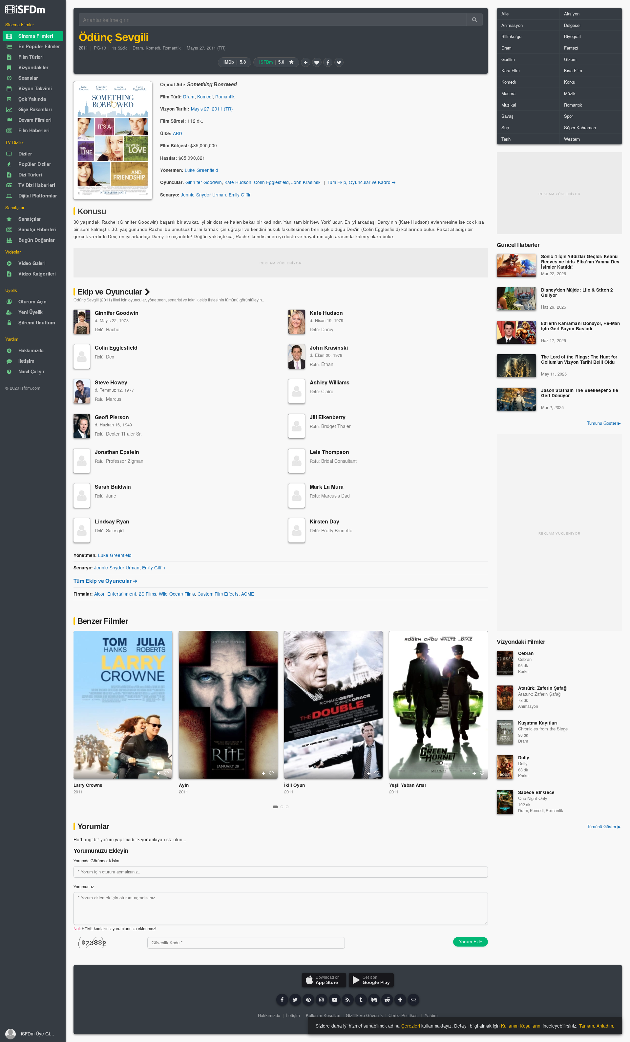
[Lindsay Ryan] (82, 530)
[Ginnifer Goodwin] (82, 322)
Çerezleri (410, 1025)
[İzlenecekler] (305, 62)
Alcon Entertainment (115, 593)
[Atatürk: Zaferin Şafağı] (505, 697)
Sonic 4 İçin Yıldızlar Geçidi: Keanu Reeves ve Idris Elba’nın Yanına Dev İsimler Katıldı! (580, 262)
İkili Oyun (294, 785)
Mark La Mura (326, 486)
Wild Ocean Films (177, 593)
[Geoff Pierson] (82, 426)
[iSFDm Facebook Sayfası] (282, 1000)
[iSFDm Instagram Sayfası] (321, 1000)
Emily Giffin (240, 194)
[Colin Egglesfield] (82, 356)
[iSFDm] (25, 9)
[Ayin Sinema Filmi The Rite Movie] (228, 705)
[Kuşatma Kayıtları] (505, 732)
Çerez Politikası (403, 1015)
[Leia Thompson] (296, 461)
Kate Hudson (237, 182)
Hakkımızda (269, 1015)
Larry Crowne (88, 785)
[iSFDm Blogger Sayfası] (348, 1000)
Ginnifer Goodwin (203, 182)
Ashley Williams (329, 382)
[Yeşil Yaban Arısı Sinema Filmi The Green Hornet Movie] (438, 705)
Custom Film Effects (218, 593)
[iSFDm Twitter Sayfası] (295, 1000)
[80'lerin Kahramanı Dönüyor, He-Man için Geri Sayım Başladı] (516, 332)
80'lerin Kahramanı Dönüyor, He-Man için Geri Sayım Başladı (580, 326)
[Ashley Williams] (296, 391)
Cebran (526, 653)
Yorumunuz (84, 886)
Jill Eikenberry (328, 417)
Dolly (523, 757)
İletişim (293, 1015)
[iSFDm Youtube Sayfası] (335, 1000)
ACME (247, 593)
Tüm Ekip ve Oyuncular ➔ (105, 580)
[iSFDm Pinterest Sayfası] (308, 1000)
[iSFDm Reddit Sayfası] (387, 1000)
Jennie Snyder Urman (203, 194)
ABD (177, 133)
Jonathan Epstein (117, 452)
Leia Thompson (329, 452)
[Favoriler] (316, 62)
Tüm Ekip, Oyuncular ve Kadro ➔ (361, 182)
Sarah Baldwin (113, 486)
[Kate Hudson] (296, 322)
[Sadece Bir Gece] (505, 802)
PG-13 (100, 48)
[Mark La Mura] (296, 495)
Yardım (431, 1015)
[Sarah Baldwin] (82, 495)
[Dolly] (505, 767)
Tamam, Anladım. (596, 1025)
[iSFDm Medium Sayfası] (374, 1000)
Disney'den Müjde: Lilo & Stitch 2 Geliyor (577, 292)
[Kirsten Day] (296, 530)
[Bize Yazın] (413, 1000)
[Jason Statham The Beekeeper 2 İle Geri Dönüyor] (516, 399)
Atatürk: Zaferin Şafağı (543, 688)
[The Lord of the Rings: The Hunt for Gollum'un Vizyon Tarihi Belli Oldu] (516, 365)
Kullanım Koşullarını (521, 1025)
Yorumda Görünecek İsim (96, 861)
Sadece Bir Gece (536, 792)
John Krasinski (306, 182)
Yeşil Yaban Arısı (407, 785)
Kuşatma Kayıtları (537, 723)
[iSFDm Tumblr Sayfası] (361, 1000)
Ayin (184, 785)
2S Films (147, 593)
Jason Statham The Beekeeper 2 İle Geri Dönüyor (579, 393)
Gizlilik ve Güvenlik (364, 1015)
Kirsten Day (324, 521)
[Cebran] (505, 663)
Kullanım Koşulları (323, 1015)
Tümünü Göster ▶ (604, 423)
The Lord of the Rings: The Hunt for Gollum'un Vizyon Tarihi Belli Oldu (579, 359)
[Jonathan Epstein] (82, 461)
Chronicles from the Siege (543, 728)
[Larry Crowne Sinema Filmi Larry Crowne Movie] (123, 705)
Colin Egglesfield (271, 182)
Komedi (153, 48)
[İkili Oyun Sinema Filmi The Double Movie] (333, 705)
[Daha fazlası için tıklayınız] (400, 1000)
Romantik (172, 48)
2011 (78, 791)
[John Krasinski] (296, 356)
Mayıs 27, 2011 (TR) (206, 48)
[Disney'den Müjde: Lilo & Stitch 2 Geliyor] (516, 298)
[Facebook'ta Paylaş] (327, 62)
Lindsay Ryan (112, 521)
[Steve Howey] (82, 391)
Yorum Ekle (470, 941)
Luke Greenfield (201, 170)
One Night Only (532, 798)
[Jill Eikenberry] (296, 426)
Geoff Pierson (112, 417)
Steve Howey (111, 382)
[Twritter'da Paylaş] (339, 62)
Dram (138, 48)
